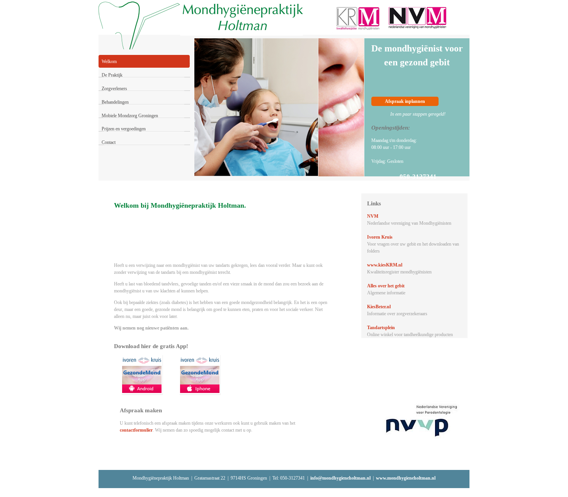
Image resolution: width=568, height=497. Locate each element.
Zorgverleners (114, 88)
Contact (109, 142)
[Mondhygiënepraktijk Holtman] (241, 19)
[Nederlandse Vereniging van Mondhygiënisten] (418, 17)
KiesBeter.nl (379, 306)
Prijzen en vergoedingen (124, 129)
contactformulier (136, 430)
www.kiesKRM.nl (384, 265)
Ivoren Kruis (380, 237)
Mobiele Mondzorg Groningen (130, 115)
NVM (372, 216)
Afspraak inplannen (405, 101)
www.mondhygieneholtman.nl (405, 478)
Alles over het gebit (386, 286)
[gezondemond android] (142, 374)
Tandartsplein (381, 327)
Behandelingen (115, 102)
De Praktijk (112, 75)
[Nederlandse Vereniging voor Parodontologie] (421, 421)
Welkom (109, 61)
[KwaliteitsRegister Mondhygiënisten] (357, 19)
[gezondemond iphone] (200, 374)
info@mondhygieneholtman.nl (340, 478)
